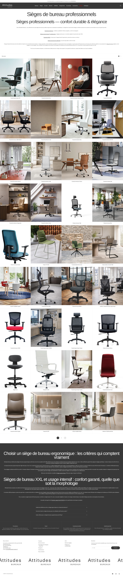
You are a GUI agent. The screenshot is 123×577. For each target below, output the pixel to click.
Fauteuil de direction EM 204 (107, 139)
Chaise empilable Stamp (76, 431)
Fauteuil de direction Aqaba (15, 431)
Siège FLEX (15, 389)
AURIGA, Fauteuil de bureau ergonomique (107, 306)
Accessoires (75, 5)
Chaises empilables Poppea (15, 306)
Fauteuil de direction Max (76, 139)
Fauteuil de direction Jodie (46, 181)
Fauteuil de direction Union (107, 389)
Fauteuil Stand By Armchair (46, 139)
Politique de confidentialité (67, 545)
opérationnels (53, 34)
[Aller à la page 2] (65, 438)
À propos (40, 541)
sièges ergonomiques (61, 473)
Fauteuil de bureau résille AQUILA (15, 139)
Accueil (45, 5)
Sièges (41, 5)
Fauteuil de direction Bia (107, 181)
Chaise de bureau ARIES (76, 306)
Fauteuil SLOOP (46, 431)
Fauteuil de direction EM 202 (15, 181)
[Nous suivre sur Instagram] (116, 573)
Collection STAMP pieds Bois (107, 431)
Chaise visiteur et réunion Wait (107, 264)
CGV (66, 541)
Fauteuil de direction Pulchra (77, 181)
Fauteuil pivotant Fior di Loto (77, 264)
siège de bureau (110, 44)
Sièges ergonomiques (44, 34)
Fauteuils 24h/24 (47, 37)
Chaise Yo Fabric (46, 264)
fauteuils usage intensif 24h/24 (58, 500)
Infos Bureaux (41, 549)
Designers (40, 547)
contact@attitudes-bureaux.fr (12, 549)
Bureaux (36, 5)
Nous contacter (41, 551)
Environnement (41, 542)
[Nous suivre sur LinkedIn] (119, 573)
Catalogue (86, 5)
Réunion (50, 5)
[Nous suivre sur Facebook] (112, 573)
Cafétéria (56, 5)
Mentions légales (68, 542)
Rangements (62, 5)
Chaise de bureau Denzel (15, 264)
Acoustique (68, 5)
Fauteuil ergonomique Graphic (76, 389)
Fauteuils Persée (46, 389)
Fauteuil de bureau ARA (46, 306)
